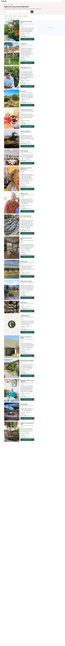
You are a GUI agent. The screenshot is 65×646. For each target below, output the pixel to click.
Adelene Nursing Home (25, 131)
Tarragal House (23, 43)
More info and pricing (28, 39)
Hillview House (23, 302)
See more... (31, 31)
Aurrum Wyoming (24, 150)
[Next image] (18, 30)
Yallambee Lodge (24, 193)
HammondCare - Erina (25, 67)
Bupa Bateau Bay (24, 404)
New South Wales (7, 4)
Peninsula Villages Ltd (25, 315)
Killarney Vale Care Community (27, 360)
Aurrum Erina (23, 91)
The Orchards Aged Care (25, 216)
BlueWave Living (23, 261)
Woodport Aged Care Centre (26, 109)
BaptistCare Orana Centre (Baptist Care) (26, 168)
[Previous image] (5, 30)
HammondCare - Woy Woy (26, 281)
